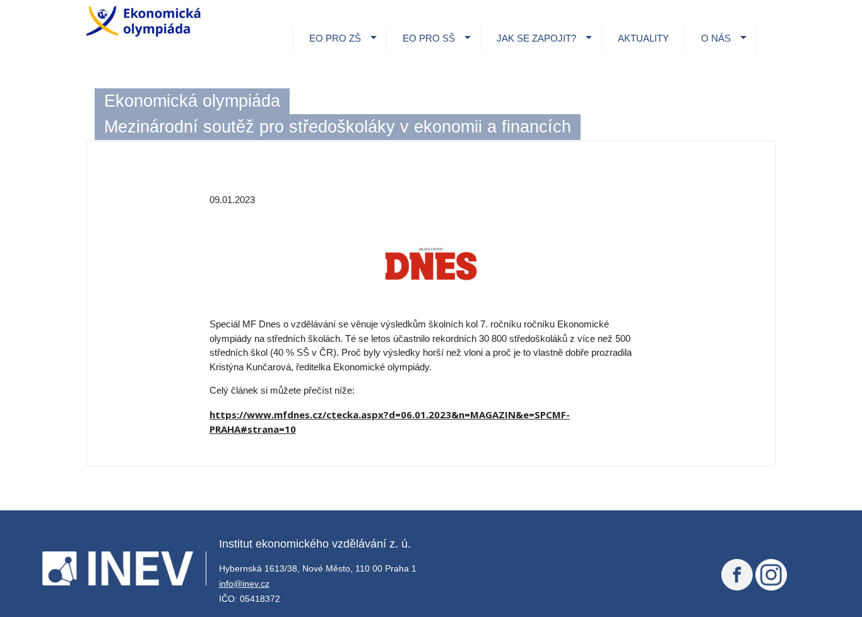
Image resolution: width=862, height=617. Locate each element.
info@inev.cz (244, 584)
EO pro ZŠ (335, 38)
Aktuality (643, 38)
